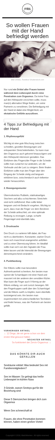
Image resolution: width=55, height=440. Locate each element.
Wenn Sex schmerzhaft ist (18, 410)
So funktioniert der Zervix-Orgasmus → (31, 342)
